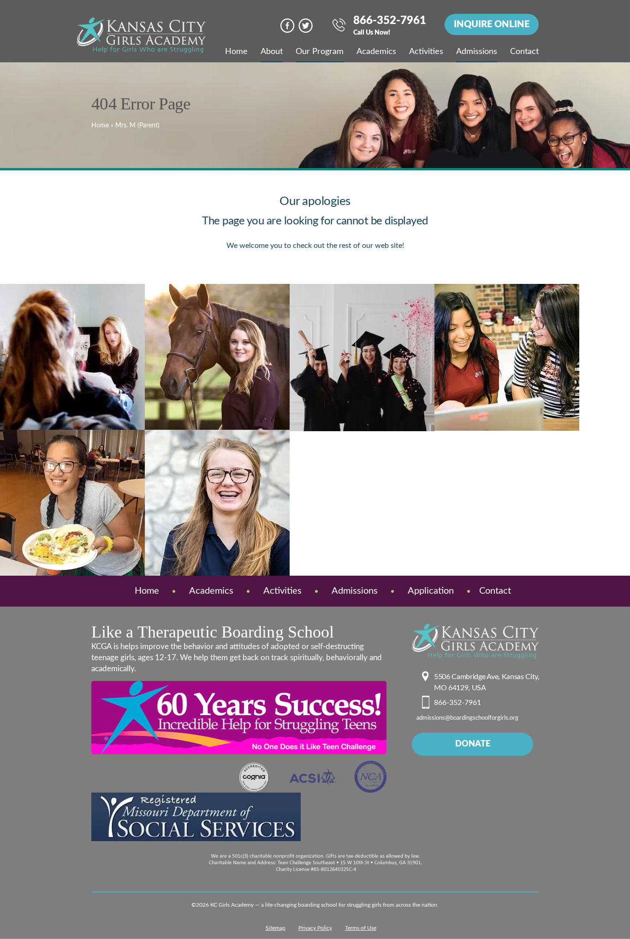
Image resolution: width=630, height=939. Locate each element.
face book (287, 25)
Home (236, 52)
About (272, 52)
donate (472, 744)
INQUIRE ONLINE (491, 24)
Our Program (320, 52)
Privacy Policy (315, 928)
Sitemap (275, 928)
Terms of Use (360, 928)
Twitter (305, 25)
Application (431, 591)
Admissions (476, 52)
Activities (426, 52)
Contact (524, 52)
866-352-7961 (389, 26)
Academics (376, 52)
